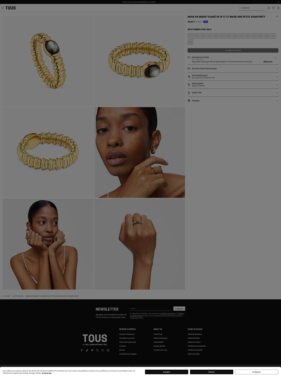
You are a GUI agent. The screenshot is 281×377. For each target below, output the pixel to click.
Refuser (212, 372)
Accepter (166, 372)
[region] (140, 372)
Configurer (256, 372)
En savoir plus (47, 373)
